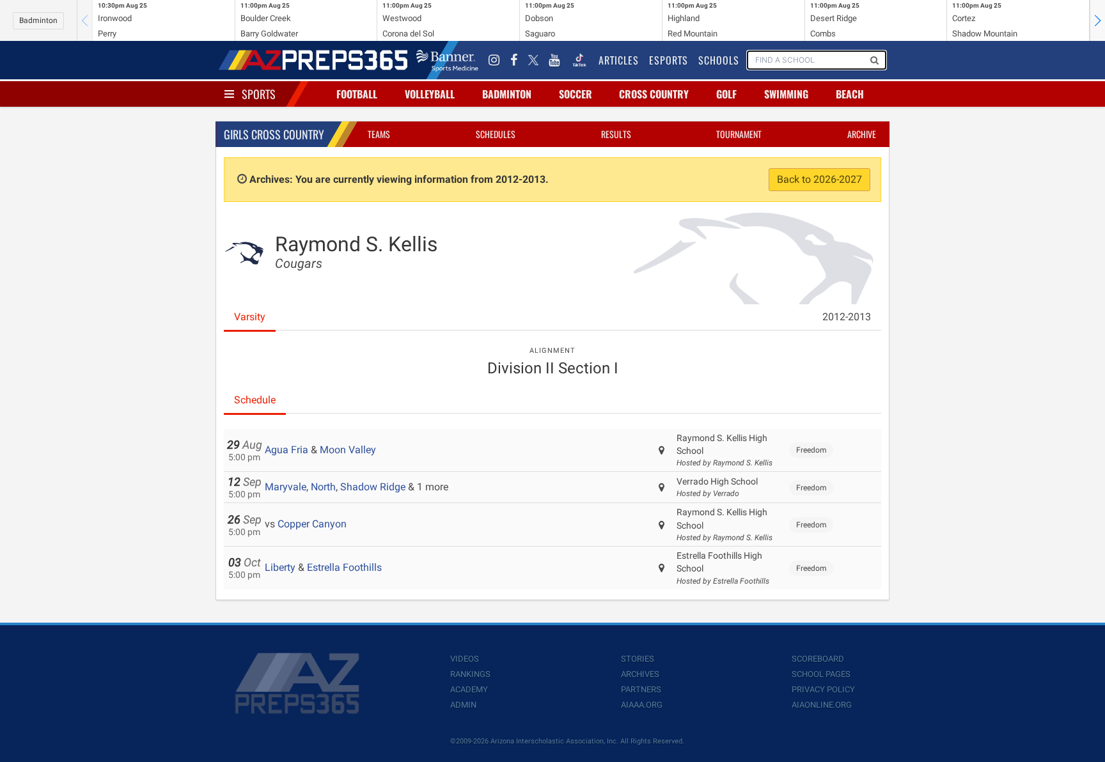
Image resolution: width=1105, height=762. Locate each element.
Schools (718, 60)
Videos (464, 659)
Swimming (786, 94)
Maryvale (285, 487)
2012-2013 (846, 317)
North (323, 487)
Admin (463, 705)
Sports (259, 94)
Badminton (38, 20)
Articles (619, 60)
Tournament (739, 134)
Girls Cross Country (274, 134)
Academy (469, 689)
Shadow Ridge (372, 487)
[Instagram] (494, 60)
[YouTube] (554, 60)
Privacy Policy (823, 689)
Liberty (280, 567)
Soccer (575, 94)
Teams (379, 134)
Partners (641, 689)
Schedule (255, 400)
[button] (1097, 20)
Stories (637, 659)
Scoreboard (818, 659)
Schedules (495, 134)
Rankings (470, 674)
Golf (726, 94)
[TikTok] (579, 60)
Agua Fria (286, 450)
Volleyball (430, 94)
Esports (668, 60)
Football (356, 94)
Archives (640, 674)
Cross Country (654, 94)
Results (616, 134)
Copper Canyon (312, 524)
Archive (861, 134)
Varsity (249, 317)
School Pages (821, 674)
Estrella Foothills (344, 567)
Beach (850, 94)
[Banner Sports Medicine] (447, 60)
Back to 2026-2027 (819, 179)
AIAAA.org (641, 705)
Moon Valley (348, 450)
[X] (533, 60)
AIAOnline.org (822, 705)
